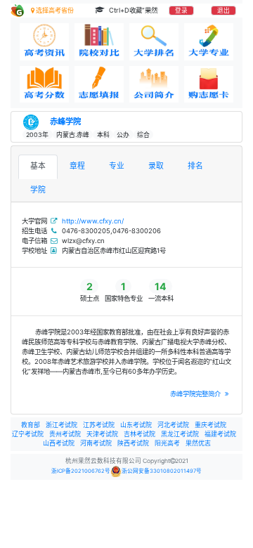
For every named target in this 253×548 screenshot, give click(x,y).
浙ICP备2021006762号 (80, 471)
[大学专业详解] (208, 41)
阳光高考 (167, 443)
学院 (38, 190)
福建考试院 (220, 434)
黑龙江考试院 (180, 434)
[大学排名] (153, 41)
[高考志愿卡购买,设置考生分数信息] (208, 84)
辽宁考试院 (28, 434)
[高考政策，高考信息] (44, 41)
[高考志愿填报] (99, 84)
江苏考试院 (99, 425)
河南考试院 (96, 443)
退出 (223, 10)
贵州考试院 (65, 434)
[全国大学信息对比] (99, 41)
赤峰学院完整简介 (196, 394)
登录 (181, 10)
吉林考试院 (139, 434)
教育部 (30, 425)
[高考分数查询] (44, 84)
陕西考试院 (133, 443)
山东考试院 (136, 425)
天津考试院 (102, 434)
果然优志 (198, 443)
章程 (77, 166)
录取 (156, 166)
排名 (195, 166)
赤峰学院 (65, 121)
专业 (116, 166)
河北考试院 (173, 425)
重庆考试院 (210, 425)
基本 (38, 166)
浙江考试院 (61, 425)
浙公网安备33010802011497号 (162, 471)
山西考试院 (58, 443)
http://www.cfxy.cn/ (93, 221)
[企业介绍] (153, 84)
